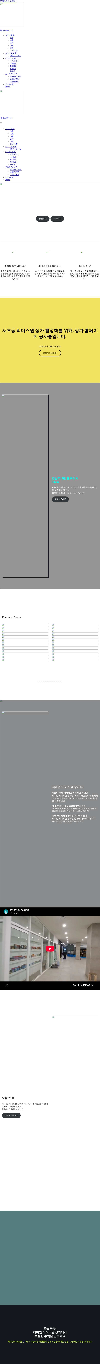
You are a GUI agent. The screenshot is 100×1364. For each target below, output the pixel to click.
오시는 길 (9, 84)
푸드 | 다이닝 (15, 56)
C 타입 (13, 69)
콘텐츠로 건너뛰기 (8, 1)
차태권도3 (14, 79)
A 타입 (13, 63)
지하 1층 (14, 50)
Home (7, 87)
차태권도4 (14, 81)
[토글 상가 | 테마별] (42, 147)
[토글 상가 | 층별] (42, 129)
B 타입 (13, 66)
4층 (11, 40)
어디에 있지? (60, 499)
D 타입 (13, 71)
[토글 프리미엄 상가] (42, 167)
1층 (11, 48)
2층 (11, 45)
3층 (11, 43)
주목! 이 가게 (16, 76)
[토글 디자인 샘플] (42, 152)
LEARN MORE (11, 1115)
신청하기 (14, 61)
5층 (11, 38)
